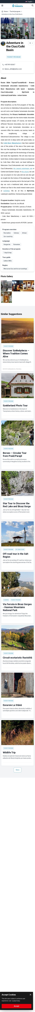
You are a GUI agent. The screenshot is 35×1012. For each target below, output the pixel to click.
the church (25, 172)
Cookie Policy (16, 1001)
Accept (16, 1006)
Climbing (6, 599)
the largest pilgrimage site (22, 168)
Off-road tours (20, 549)
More (17, 770)
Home (6, 11)
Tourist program (15, 11)
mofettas (6, 191)
